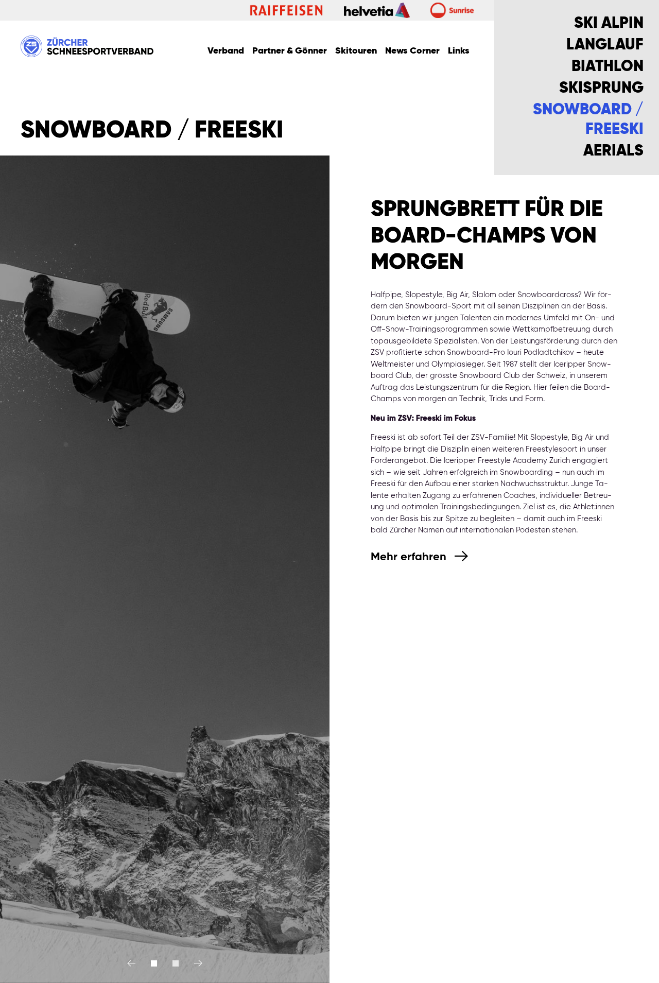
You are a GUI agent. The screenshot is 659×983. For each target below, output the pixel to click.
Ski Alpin (609, 23)
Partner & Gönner (289, 51)
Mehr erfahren (410, 557)
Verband (225, 51)
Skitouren (356, 51)
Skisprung (601, 88)
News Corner (412, 51)
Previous (135, 963)
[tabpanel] (165, 569)
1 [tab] (154, 963)
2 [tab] (175, 963)
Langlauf (605, 45)
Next (194, 963)
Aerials (613, 151)
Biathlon (607, 67)
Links (459, 51)
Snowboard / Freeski (588, 119)
